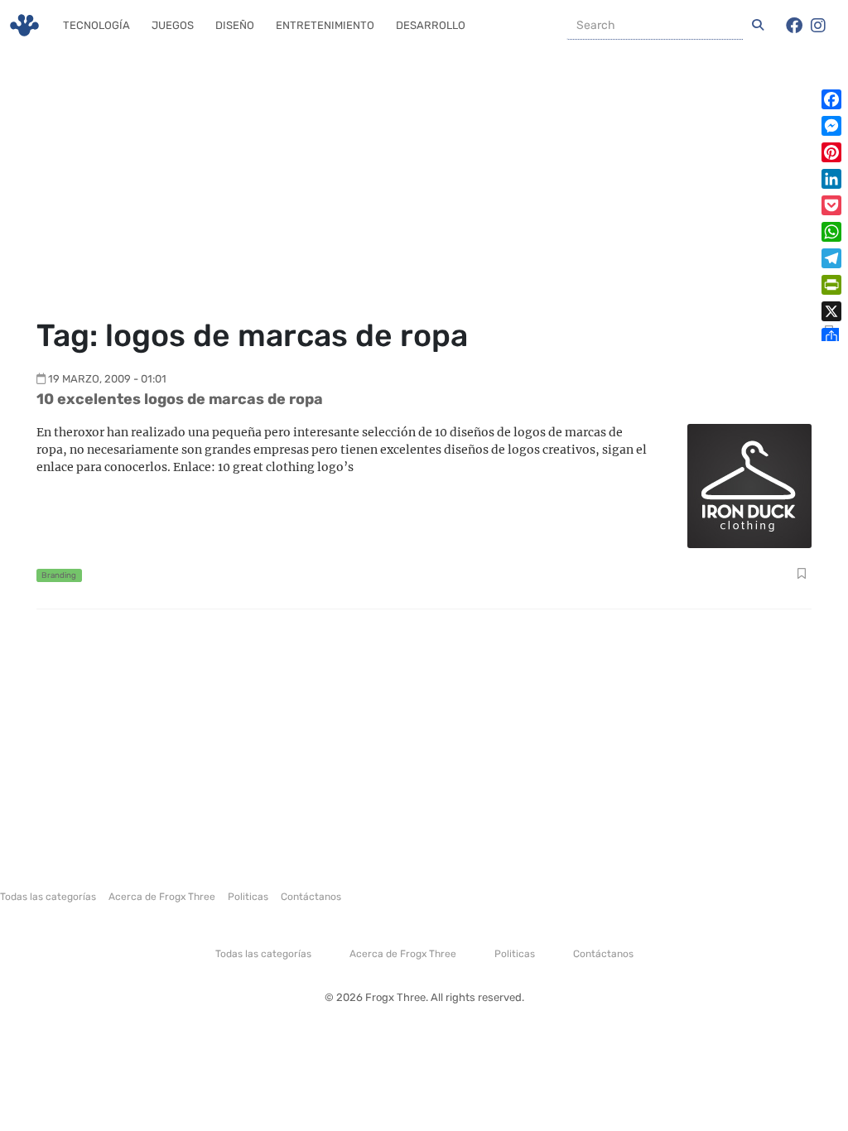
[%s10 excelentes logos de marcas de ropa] (749, 485)
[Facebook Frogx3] (794, 25)
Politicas (248, 896)
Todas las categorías (48, 896)
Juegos (173, 25)
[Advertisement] (424, 186)
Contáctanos (311, 896)
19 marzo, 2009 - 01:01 (107, 379)
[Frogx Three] (24, 25)
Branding (58, 575)
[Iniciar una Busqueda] (757, 26)
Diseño (234, 25)
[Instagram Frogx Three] (818, 25)
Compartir (801, 575)
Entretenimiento (325, 25)
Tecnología (96, 25)
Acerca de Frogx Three (161, 896)
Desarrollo (430, 25)
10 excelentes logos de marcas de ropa (179, 399)
